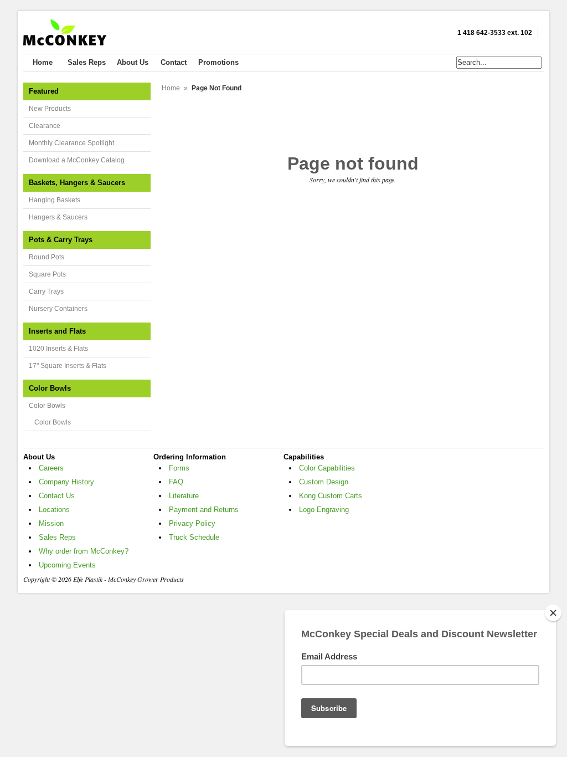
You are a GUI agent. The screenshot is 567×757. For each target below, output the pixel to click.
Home (171, 88)
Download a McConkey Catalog (77, 160)
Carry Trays (46, 291)
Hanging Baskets (54, 200)
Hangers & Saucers (58, 217)
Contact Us (57, 496)
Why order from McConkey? (83, 551)
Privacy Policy (192, 523)
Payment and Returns (204, 509)
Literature (184, 496)
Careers (51, 468)
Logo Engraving (324, 509)
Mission (51, 523)
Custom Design (323, 482)
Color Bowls (47, 406)
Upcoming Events (67, 565)
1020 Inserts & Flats (58, 348)
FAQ (176, 482)
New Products (50, 108)
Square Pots (47, 274)
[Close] (553, 613)
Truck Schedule (194, 537)
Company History (66, 482)
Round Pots (46, 257)
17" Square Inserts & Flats (67, 366)
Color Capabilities (327, 468)
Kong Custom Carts (330, 496)
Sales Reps (57, 537)
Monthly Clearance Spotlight (71, 143)
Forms (179, 468)
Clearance (44, 126)
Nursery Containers (58, 309)
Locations (54, 509)
